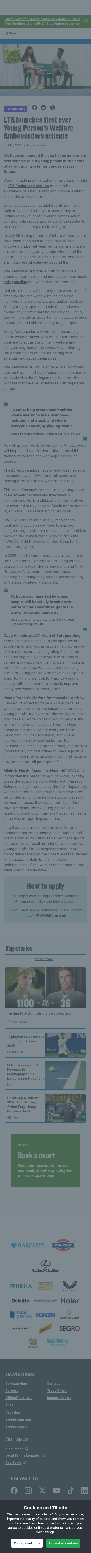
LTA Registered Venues (28, 186)
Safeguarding (16, 1383)
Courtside (13, 1462)
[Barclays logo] (27, 1245)
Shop (9, 1405)
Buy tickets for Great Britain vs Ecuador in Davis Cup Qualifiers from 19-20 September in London (42, 21)
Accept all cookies (63, 1543)
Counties (12, 1413)
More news (44, 959)
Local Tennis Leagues (22, 1455)
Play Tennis (14, 1448)
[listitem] (21, 1286)
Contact (53, 1383)
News (13, 33)
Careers (11, 1390)
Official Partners (18, 1397)
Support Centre (59, 1397)
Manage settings (26, 1543)
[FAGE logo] (63, 1245)
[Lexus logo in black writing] (45, 1266)
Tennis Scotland (18, 1420)
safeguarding (15, 282)
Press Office (57, 1390)
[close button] (86, 21)
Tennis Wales (16, 1427)
